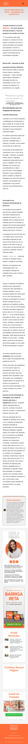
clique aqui (13, 256)
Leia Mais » (11, 652)
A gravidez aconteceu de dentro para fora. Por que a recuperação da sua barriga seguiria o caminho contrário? (16, 649)
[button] (23, 3)
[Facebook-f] (17, 561)
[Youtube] (14, 561)
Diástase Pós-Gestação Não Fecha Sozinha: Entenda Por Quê (15, 656)
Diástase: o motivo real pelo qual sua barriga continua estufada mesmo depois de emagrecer (16, 641)
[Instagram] (11, 561)
